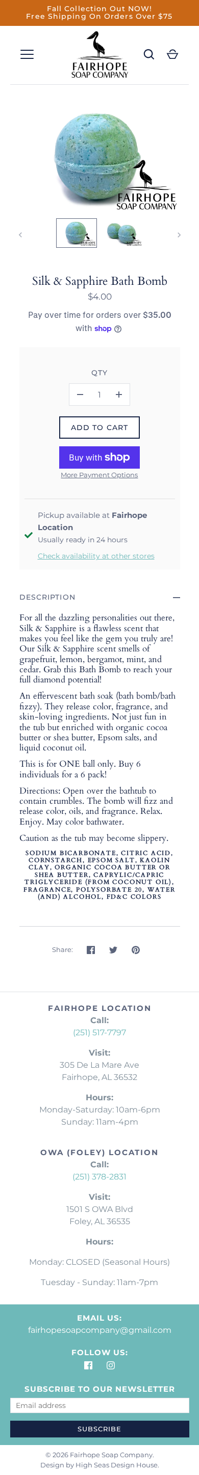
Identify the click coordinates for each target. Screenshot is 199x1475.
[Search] (149, 54)
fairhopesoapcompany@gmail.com (99, 1330)
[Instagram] (111, 1365)
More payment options (99, 475)
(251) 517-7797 (99, 1032)
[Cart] (172, 54)
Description (47, 597)
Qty (99, 372)
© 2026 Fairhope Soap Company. (99, 1455)
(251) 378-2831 (99, 1177)
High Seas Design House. (117, 1465)
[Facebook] (88, 1365)
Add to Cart (99, 427)
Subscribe (99, 1429)
